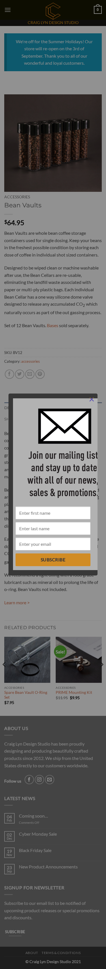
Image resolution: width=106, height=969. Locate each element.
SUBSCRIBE (53, 559)
